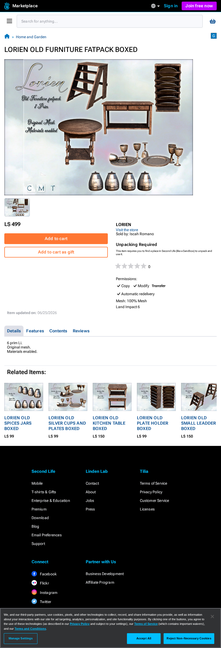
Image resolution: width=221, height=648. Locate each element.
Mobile (37, 483)
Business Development (105, 574)
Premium (39, 509)
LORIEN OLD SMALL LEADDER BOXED (198, 423)
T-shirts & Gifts (44, 492)
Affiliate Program (100, 582)
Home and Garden (31, 37)
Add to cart (56, 238)
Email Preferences (47, 535)
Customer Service (154, 500)
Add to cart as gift (56, 252)
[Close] (212, 616)
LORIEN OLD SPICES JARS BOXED (18, 423)
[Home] (7, 37)
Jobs (90, 500)
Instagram (48, 592)
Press (90, 509)
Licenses (147, 509)
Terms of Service (153, 483)
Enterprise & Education (51, 500)
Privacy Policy (151, 492)
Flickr (44, 583)
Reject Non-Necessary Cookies (189, 638)
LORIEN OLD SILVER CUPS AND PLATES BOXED (67, 423)
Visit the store (127, 230)
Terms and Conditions (30, 628)
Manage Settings (21, 638)
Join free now (199, 5)
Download (40, 518)
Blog (35, 526)
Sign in (171, 5)
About (91, 492)
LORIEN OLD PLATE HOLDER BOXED (152, 423)
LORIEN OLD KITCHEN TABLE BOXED (109, 423)
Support (38, 543)
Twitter (45, 602)
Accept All (143, 638)
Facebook (48, 574)
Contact (92, 483)
